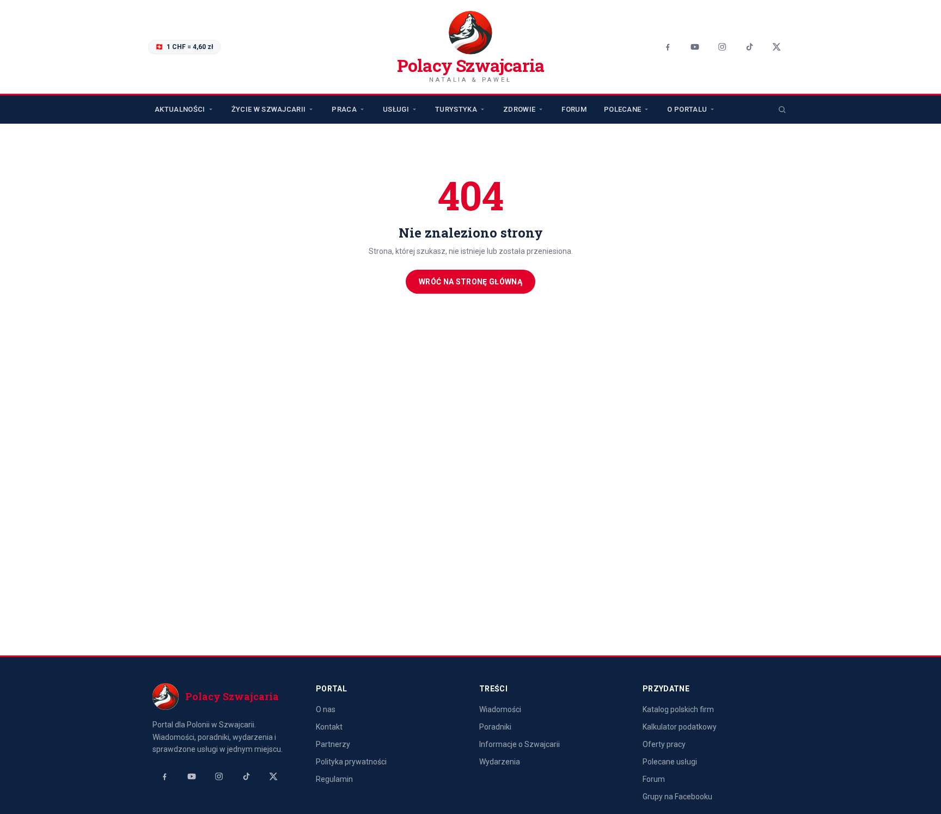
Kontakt (329, 726)
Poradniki (495, 726)
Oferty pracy (664, 744)
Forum (573, 109)
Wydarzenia (499, 761)
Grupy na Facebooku (677, 796)
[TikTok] (749, 47)
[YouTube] (695, 47)
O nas (325, 709)
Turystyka (456, 109)
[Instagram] (722, 47)
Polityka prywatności (351, 761)
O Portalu (687, 109)
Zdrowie (519, 109)
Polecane (622, 109)
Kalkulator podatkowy (680, 726)
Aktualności (180, 109)
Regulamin (334, 779)
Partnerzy (333, 744)
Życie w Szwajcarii (268, 109)
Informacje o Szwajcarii (519, 744)
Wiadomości (500, 709)
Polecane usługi (670, 761)
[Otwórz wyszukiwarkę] (782, 109)
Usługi (396, 109)
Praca (344, 109)
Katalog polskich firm (678, 709)
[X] (777, 47)
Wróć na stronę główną (470, 281)
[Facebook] (668, 47)
